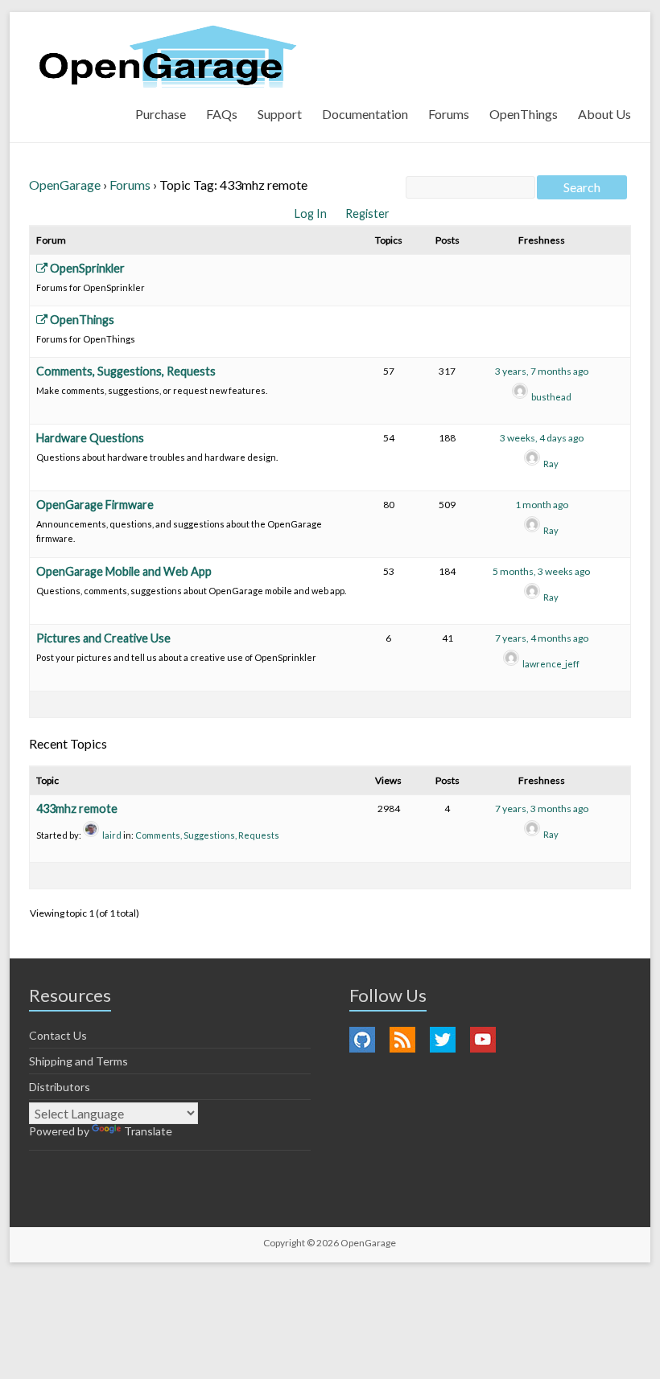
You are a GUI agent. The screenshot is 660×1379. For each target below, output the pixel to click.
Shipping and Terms (78, 1061)
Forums (448, 113)
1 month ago (541, 505)
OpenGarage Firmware (95, 504)
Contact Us (58, 1035)
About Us (604, 113)
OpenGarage (65, 184)
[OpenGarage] (168, 56)
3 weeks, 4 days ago (542, 438)
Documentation (365, 113)
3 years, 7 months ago (541, 371)
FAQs (221, 113)
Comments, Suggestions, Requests (126, 371)
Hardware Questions (90, 438)
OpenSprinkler (86, 268)
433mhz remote (77, 808)
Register (367, 213)
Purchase (160, 113)
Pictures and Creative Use (103, 638)
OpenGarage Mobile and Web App (124, 571)
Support (280, 113)
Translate (148, 1131)
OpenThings (523, 113)
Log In (312, 213)
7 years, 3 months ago (541, 808)
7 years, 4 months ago (541, 638)
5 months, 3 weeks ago (541, 571)
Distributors (59, 1087)
